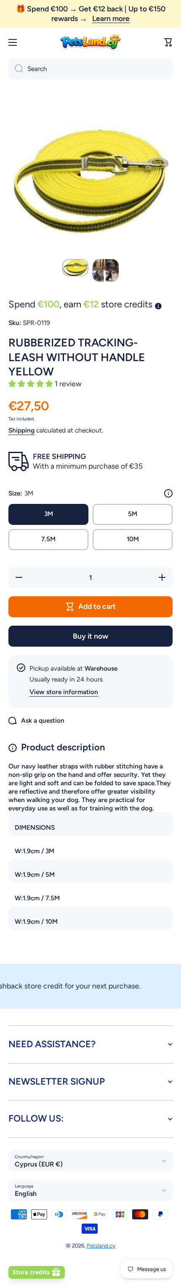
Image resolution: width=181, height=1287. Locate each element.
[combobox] (90, 68)
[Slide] (168, 493)
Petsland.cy (101, 1245)
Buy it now (90, 636)
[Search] (15, 68)
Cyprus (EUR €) (39, 1164)
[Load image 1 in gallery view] (75, 267)
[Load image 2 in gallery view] (106, 270)
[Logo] (90, 42)
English (26, 1194)
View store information (63, 692)
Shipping (21, 430)
